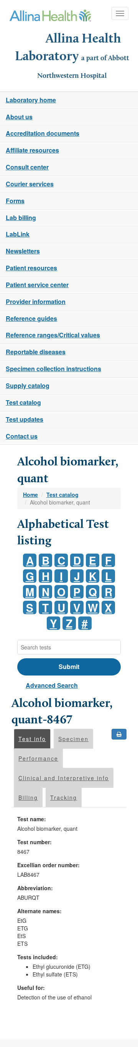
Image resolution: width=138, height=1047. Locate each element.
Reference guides (31, 318)
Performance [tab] (38, 758)
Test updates (24, 419)
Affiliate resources (32, 150)
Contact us (22, 436)
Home (30, 494)
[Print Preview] (119, 734)
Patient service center (37, 284)
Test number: (34, 842)
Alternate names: (39, 911)
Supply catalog (27, 385)
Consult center (27, 167)
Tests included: (37, 957)
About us (19, 116)
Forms (15, 200)
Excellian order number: (48, 865)
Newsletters (23, 251)
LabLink (18, 234)
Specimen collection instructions (53, 368)
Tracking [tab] (63, 797)
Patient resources (31, 267)
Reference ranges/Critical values (53, 334)
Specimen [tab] (73, 739)
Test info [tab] (32, 739)
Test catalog (23, 402)
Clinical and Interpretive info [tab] (63, 778)
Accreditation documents (42, 133)
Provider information (36, 301)
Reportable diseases (36, 351)
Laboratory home (31, 99)
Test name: (31, 819)
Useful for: (31, 987)
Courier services (30, 183)
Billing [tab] (28, 797)
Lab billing (21, 217)
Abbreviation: (35, 888)
